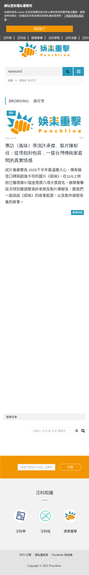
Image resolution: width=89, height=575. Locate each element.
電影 (11, 113)
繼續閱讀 (77, 212)
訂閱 (70, 467)
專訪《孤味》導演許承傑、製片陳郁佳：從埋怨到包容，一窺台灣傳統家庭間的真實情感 (44, 153)
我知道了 (39, 28)
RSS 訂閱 (25, 554)
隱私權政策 (41, 554)
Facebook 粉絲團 (62, 554)
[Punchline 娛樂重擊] (44, 49)
